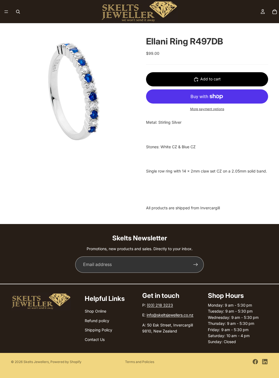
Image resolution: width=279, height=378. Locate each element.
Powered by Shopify (65, 362)
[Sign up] (195, 264)
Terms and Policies (139, 362)
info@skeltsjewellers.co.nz (170, 315)
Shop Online (95, 311)
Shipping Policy (98, 330)
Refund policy (97, 320)
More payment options (207, 109)
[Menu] (6, 11)
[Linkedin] (265, 361)
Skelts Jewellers (36, 362)
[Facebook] (255, 361)
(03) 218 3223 (160, 305)
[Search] (18, 12)
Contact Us (95, 339)
